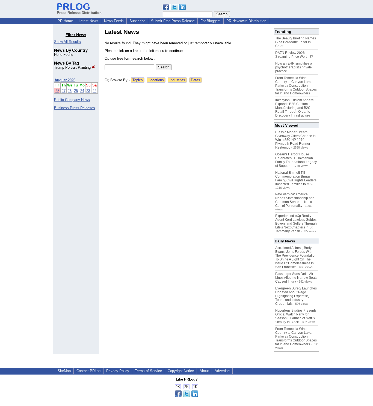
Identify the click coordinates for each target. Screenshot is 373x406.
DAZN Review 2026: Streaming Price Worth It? (294, 55)
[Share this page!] (174, 9)
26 (70, 91)
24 (82, 91)
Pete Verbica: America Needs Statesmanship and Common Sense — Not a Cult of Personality (295, 200)
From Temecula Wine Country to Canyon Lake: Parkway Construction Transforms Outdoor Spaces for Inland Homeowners (296, 85)
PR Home (65, 21)
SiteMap (64, 371)
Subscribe (137, 21)
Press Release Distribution (79, 13)
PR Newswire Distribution (246, 21)
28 (57, 91)
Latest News (88, 21)
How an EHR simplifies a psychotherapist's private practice (293, 67)
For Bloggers (210, 21)
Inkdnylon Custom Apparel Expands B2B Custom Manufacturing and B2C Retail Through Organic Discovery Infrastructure (294, 107)
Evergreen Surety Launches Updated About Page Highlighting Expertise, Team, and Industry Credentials (296, 296)
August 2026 (65, 80)
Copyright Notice (181, 371)
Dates (195, 80)
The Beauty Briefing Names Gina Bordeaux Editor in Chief (295, 42)
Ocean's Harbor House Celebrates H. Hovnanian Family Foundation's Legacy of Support (296, 160)
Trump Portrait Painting (73, 67)
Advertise (222, 371)
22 (94, 91)
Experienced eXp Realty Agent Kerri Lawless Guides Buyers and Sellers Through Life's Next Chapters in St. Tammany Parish (296, 223)
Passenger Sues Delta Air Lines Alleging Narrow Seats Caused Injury (296, 277)
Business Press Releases (74, 108)
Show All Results (67, 42)
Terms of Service (148, 371)
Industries (177, 80)
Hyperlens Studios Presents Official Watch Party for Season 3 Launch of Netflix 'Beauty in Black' (295, 316)
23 (88, 91)
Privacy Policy (117, 371)
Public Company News (72, 100)
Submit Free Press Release (173, 21)
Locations (156, 80)
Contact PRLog (88, 371)
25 (76, 91)
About (204, 371)
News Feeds (114, 21)
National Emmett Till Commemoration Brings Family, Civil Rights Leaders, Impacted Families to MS (296, 178)
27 (64, 91)
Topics (137, 80)
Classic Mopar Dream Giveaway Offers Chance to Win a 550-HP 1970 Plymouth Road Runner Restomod (295, 139)
